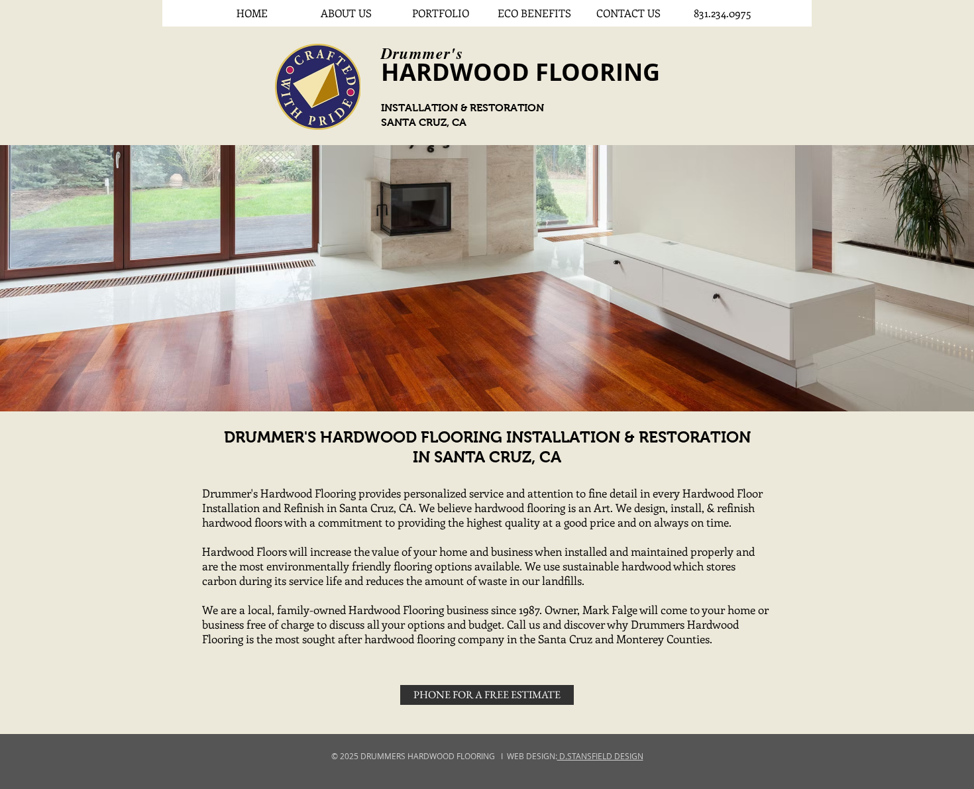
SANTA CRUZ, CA (423, 122)
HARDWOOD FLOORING (520, 72)
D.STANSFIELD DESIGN (600, 756)
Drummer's (422, 53)
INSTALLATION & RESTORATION (462, 107)
